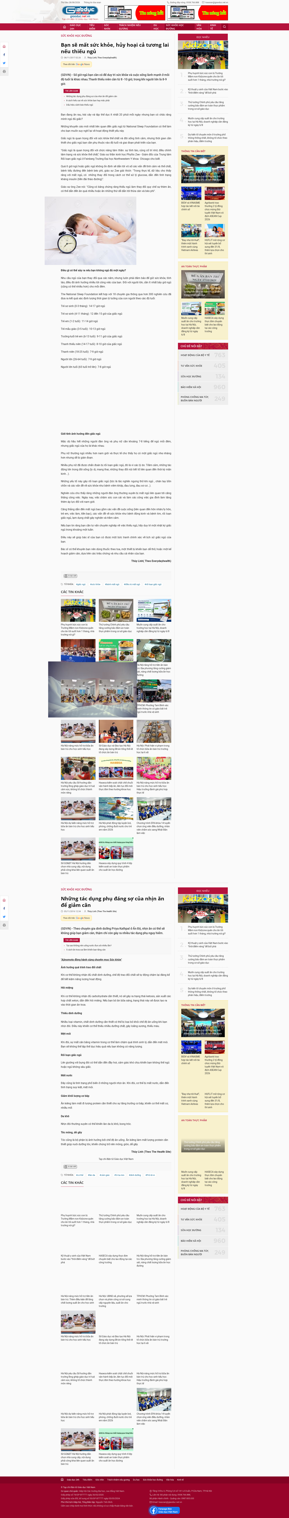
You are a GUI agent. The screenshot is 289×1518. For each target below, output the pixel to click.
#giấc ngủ (80, 584)
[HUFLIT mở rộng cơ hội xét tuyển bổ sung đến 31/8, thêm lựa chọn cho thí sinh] (215, 230)
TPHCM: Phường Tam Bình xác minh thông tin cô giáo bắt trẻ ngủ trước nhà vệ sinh (152, 708)
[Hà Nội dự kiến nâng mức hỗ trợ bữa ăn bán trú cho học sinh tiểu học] (78, 808)
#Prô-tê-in (150, 1175)
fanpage (164, 1510)
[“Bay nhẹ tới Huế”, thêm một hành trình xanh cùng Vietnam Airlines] (191, 230)
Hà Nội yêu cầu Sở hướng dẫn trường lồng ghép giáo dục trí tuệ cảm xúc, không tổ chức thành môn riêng (78, 787)
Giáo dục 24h (75, 27)
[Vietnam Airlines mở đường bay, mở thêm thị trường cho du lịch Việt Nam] (203, 169)
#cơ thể (79, 1175)
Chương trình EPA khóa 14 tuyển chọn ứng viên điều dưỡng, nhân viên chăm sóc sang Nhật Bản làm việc (153, 828)
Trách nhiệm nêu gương (130, 27)
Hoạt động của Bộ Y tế (195, 355)
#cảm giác (105, 1175)
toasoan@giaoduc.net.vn (216, 2)
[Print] (4, 71)
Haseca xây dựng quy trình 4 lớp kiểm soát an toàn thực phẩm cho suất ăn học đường (115, 866)
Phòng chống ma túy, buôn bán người (195, 398)
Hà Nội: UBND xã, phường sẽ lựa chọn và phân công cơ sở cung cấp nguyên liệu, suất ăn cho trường (115, 1301)
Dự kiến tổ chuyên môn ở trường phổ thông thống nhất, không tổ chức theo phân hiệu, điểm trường (207, 138)
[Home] (4, 46)
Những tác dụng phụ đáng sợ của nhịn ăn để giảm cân (91, 96)
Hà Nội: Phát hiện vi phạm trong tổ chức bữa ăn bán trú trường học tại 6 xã (153, 749)
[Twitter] (4, 63)
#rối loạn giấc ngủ (153, 584)
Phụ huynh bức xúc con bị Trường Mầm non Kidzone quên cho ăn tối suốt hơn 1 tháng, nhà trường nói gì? (77, 629)
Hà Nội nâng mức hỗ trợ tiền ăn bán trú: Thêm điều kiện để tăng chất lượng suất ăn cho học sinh (77, 1299)
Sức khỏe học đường (175, 27)
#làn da (91, 1175)
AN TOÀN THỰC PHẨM (194, 266)
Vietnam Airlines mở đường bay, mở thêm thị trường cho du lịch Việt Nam (203, 178)
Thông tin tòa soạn (92, 2)
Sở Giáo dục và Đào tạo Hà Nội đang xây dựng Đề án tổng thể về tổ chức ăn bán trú (116, 749)
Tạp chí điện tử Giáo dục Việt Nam (116, 1159)
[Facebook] (4, 55)
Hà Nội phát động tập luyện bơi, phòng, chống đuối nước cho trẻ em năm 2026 (115, 826)
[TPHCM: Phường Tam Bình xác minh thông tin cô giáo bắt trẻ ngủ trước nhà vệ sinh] (154, 690)
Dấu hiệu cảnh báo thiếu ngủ (79, 105)
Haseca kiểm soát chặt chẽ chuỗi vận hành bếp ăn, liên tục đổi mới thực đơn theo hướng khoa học (116, 786)
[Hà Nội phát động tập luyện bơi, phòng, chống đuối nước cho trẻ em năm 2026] (116, 808)
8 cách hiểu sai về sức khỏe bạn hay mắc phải (88, 100)
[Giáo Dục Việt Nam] (80, 13)
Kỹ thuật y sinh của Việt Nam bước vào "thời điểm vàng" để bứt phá (208, 91)
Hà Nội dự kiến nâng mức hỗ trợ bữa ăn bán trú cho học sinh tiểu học (77, 826)
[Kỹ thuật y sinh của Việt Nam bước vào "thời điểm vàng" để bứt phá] (78, 650)
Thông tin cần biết (193, 151)
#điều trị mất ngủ (132, 584)
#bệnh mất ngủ (112, 584)
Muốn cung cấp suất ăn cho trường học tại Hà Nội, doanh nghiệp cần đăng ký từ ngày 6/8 (153, 628)
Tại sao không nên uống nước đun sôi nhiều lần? (89, 945)
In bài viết (72, 576)
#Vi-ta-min (119, 1175)
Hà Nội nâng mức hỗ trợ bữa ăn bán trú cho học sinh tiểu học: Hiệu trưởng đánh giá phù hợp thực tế (153, 787)
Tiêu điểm (92, 27)
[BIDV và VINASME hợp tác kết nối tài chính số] (191, 193)
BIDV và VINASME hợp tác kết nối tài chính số (190, 206)
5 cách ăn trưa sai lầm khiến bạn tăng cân (86, 949)
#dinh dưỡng (135, 1175)
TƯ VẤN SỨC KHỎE (191, 365)
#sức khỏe (95, 584)
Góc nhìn (107, 27)
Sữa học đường (191, 376)
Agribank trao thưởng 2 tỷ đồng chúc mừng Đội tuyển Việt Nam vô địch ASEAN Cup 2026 (214, 211)
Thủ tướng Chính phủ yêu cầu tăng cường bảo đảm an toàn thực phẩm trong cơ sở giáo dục (115, 628)
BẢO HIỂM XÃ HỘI (191, 387)
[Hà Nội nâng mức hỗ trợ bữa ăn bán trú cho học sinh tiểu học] (78, 731)
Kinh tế (213, 27)
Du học (156, 27)
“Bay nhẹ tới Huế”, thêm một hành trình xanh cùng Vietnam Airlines (190, 245)
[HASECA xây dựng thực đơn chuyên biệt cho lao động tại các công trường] (116, 650)
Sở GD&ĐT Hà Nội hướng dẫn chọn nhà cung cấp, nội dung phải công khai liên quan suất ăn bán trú (77, 868)
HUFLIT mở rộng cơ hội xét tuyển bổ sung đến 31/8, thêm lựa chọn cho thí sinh (215, 247)
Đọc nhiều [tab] (203, 37)
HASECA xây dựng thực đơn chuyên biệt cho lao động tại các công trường (214, 325)
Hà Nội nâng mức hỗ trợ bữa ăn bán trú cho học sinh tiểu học (77, 747)
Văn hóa (199, 27)
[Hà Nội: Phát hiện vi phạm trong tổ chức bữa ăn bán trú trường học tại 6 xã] (154, 731)
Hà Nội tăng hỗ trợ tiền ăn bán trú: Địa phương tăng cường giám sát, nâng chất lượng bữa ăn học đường (154, 670)
